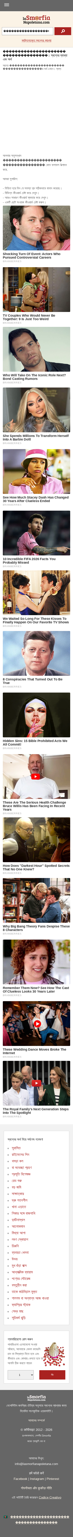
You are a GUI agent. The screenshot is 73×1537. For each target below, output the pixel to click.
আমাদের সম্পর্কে (36, 1420)
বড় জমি (16, 1187)
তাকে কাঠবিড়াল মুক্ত (24, 1292)
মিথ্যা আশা (18, 1233)
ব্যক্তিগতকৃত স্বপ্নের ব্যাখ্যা (36, 40)
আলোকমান (18, 1226)
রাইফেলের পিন (20, 1154)
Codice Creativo (50, 1497)
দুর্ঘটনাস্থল (18, 1220)
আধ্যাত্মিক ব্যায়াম (22, 1272)
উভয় (15, 1259)
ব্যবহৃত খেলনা (20, 1252)
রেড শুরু (17, 1181)
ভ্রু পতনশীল (19, 1200)
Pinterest (53, 1479)
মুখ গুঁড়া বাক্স (19, 1265)
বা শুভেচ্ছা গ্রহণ (22, 1168)
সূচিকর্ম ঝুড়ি (19, 1318)
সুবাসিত (16, 1148)
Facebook (20, 1479)
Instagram (37, 1479)
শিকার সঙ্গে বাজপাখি (23, 1213)
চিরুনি (15, 1246)
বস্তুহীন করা (19, 1285)
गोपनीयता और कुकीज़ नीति (36, 1488)
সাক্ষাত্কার (18, 1194)
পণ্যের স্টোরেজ (21, 1279)
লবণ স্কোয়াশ (20, 1239)
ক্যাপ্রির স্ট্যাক (21, 1305)
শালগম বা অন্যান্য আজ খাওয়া (30, 1298)
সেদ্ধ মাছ (17, 1311)
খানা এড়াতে (19, 1207)
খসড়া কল (17, 1161)
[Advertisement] (36, 112)
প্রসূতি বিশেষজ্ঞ (21, 1174)
